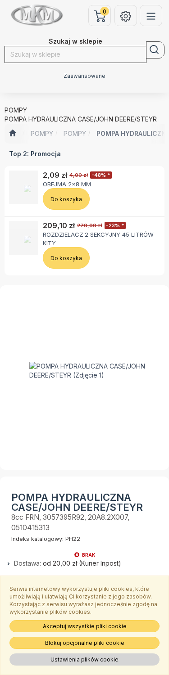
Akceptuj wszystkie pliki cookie (85, 626)
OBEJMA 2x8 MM (67, 184)
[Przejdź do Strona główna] (12, 134)
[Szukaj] (155, 49)
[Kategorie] (151, 15)
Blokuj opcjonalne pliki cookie (84, 642)
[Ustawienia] (125, 15)
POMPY (42, 133)
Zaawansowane (84, 76)
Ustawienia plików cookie (84, 659)
